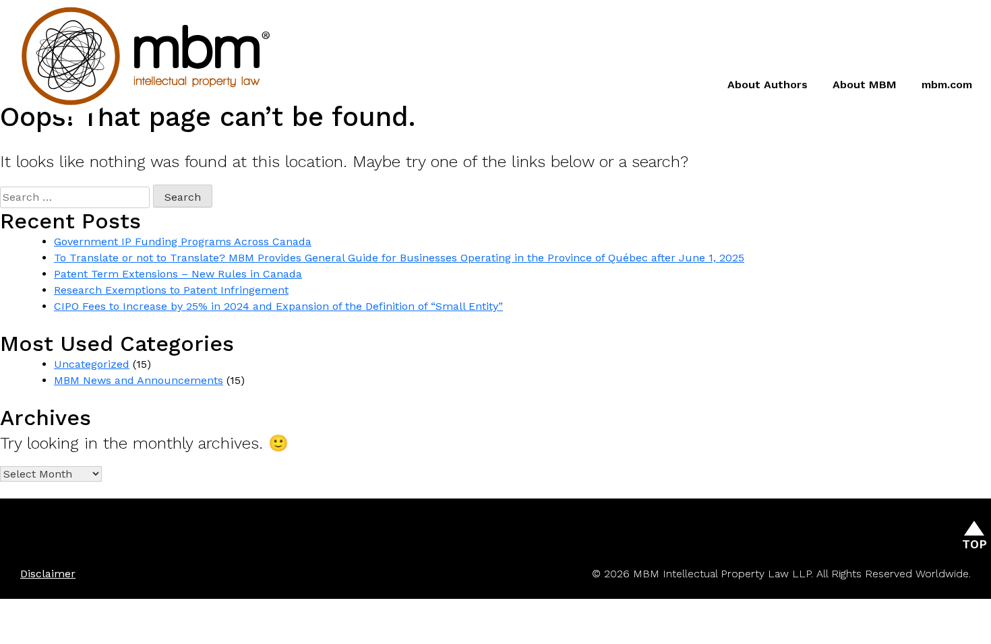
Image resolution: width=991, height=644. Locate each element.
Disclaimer (48, 573)
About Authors (767, 84)
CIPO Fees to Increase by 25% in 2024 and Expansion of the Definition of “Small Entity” (278, 306)
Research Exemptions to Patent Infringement (171, 290)
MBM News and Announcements (138, 380)
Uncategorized (91, 364)
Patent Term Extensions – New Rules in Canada (178, 273)
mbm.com (947, 84)
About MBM (865, 84)
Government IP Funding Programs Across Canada (182, 241)
